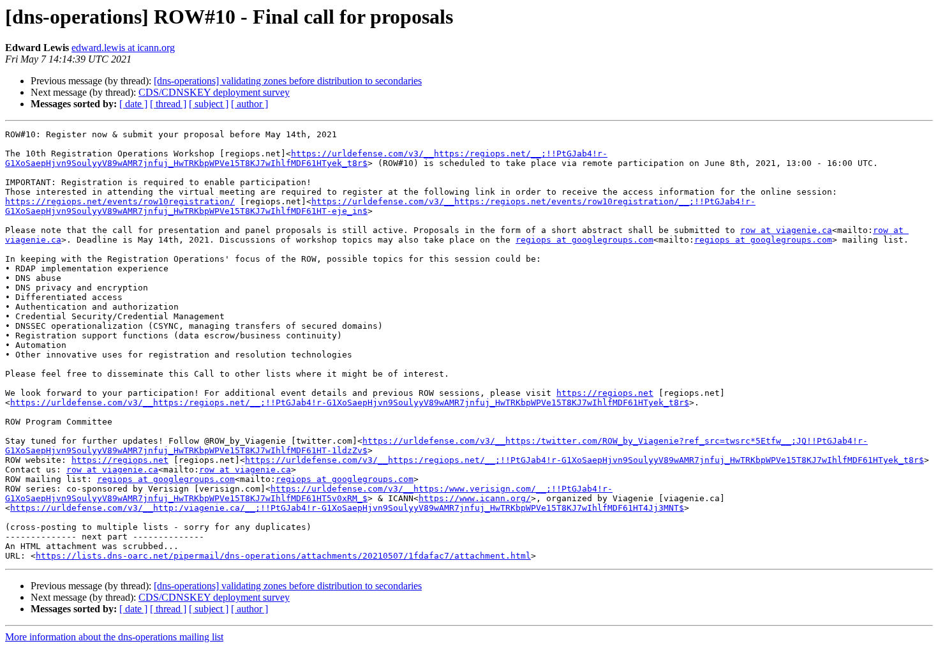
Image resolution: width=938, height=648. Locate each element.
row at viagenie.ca (786, 230)
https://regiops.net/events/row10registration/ (120, 201)
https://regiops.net (604, 393)
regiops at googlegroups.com (584, 240)
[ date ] (133, 103)
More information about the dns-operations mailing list (114, 636)
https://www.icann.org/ (475, 498)
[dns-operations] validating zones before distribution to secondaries (288, 80)
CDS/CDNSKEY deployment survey (214, 92)
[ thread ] (168, 103)
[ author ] (249, 103)
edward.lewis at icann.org (123, 47)
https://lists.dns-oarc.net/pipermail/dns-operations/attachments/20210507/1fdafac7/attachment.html (283, 556)
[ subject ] (208, 103)
